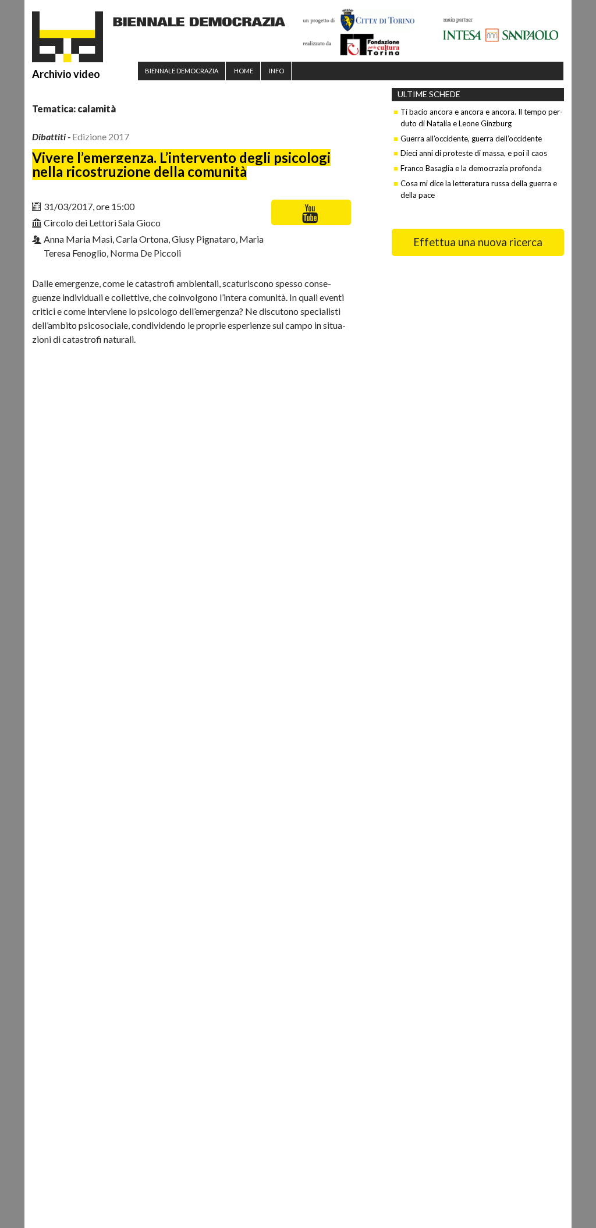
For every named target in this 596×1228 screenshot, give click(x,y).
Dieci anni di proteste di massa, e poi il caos (473, 153)
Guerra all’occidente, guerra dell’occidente (471, 138)
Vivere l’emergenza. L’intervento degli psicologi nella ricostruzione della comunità (181, 164)
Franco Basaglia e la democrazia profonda (471, 168)
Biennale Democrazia (181, 70)
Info (276, 70)
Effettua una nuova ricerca (477, 242)
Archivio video (66, 74)
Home (243, 70)
